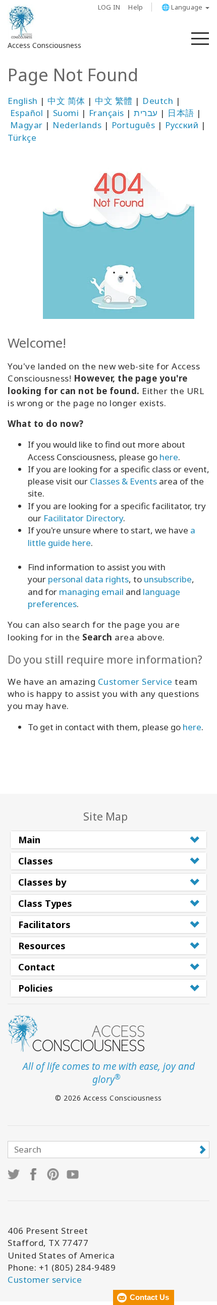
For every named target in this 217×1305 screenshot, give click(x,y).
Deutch (157, 100)
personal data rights (88, 579)
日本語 (181, 113)
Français (106, 113)
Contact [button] (36, 967)
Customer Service (135, 681)
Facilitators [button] (44, 924)
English (23, 100)
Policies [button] (35, 988)
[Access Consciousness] (21, 22)
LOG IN (109, 7)
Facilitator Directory (83, 518)
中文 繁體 (114, 100)
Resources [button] (42, 946)
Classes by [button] (42, 882)
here (168, 457)
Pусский (182, 125)
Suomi (66, 113)
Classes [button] (35, 861)
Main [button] (29, 840)
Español (26, 113)
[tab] (108, 839)
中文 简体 (66, 100)
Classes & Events (123, 481)
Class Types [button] (45, 903)
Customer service (45, 1279)
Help (135, 7)
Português (133, 125)
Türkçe (22, 137)
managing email (91, 591)
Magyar (26, 125)
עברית (146, 113)
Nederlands (76, 125)
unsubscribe (168, 579)
